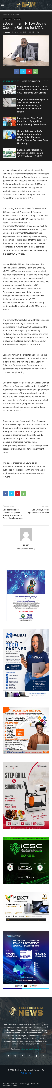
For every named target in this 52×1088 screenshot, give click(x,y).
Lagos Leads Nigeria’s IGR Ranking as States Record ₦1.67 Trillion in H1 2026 (30, 153)
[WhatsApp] (35, 71)
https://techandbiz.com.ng (26, 549)
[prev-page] (44, 81)
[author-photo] (26, 541)
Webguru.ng (26, 1073)
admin (7, 32)
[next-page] (48, 81)
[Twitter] (23, 71)
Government (14, 14)
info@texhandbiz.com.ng (31, 1049)
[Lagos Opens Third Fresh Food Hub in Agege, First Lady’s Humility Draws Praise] (9, 121)
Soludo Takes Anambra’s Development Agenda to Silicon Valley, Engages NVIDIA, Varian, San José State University (32, 137)
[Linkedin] (22, 1055)
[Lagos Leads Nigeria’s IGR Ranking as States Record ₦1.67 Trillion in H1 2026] (9, 153)
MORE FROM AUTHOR (31, 81)
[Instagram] (15, 1055)
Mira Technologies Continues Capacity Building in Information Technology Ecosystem (13, 514)
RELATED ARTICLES (11, 81)
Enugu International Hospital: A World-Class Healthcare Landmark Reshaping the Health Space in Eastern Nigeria (32, 105)
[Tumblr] (36, 1055)
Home (5, 14)
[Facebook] (16, 71)
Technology (17, 19)
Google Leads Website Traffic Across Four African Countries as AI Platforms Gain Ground (32, 89)
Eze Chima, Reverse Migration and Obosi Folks (38, 511)
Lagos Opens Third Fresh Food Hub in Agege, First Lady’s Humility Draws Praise (31, 121)
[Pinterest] (29, 71)
